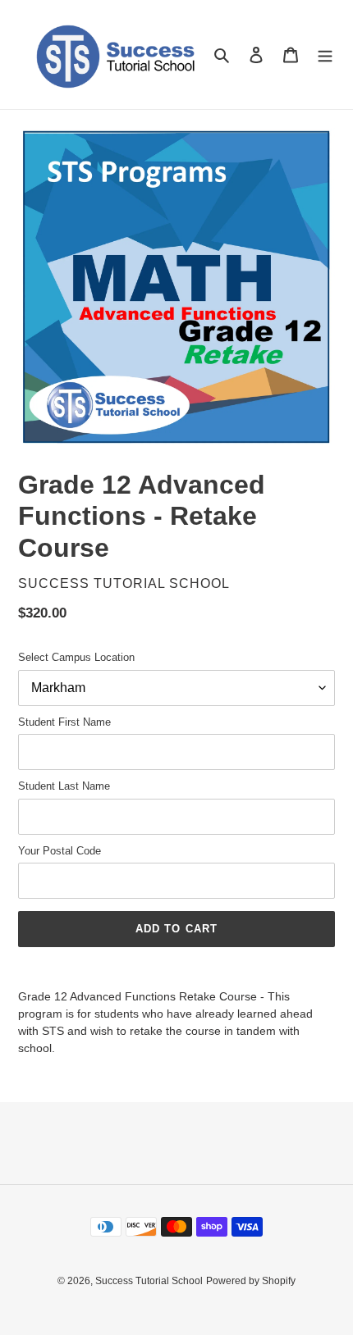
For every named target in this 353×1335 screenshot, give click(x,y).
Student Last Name (64, 786)
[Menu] (325, 54)
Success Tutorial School (149, 1281)
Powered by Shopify (251, 1281)
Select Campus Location (76, 657)
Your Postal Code (59, 851)
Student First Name (64, 722)
